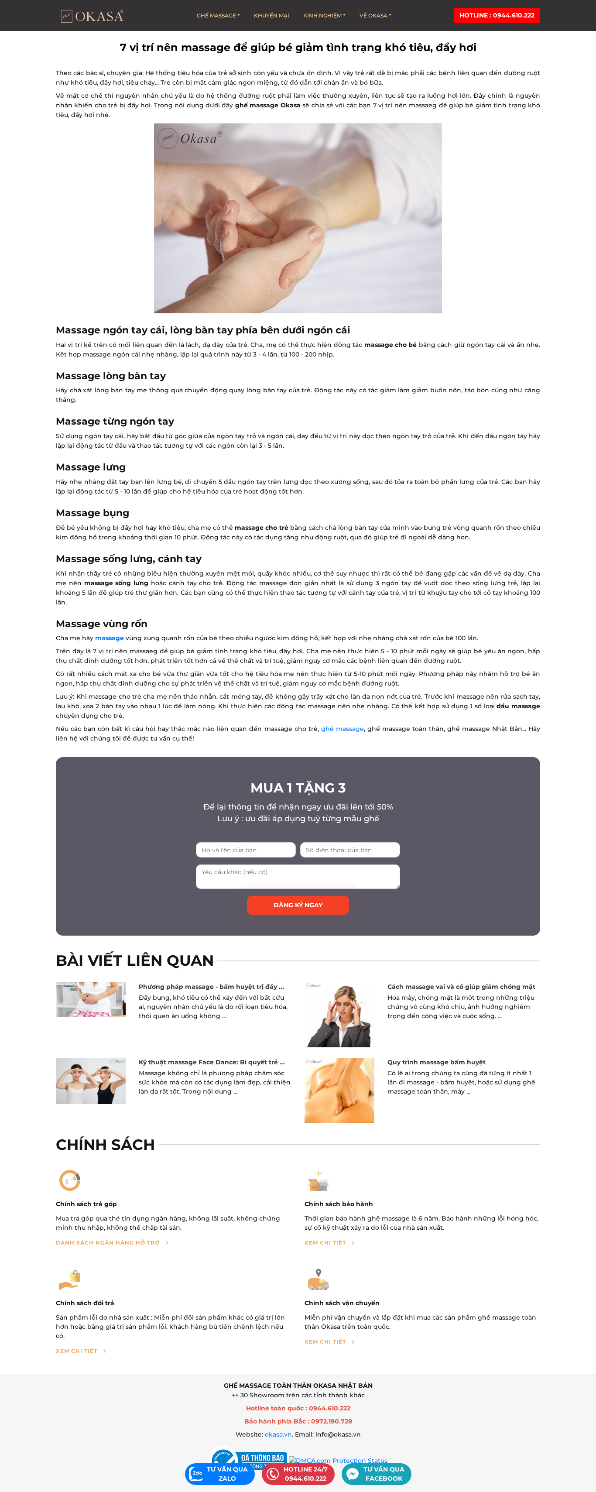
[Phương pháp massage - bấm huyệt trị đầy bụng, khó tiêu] (91, 999)
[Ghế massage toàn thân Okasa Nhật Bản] (91, 15)
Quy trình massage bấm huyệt (436, 1062)
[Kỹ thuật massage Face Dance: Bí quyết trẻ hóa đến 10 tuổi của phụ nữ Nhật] (91, 1081)
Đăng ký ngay (298, 905)
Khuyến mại (271, 15)
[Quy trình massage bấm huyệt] (339, 1090)
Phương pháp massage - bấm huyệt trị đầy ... (211, 987)
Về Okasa (373, 15)
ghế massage (342, 729)
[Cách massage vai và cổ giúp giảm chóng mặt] (339, 1014)
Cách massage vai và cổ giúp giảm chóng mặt (461, 987)
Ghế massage (216, 15)
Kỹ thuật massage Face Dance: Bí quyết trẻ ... (212, 1062)
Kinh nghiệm (322, 15)
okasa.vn (278, 1434)
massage (109, 638)
